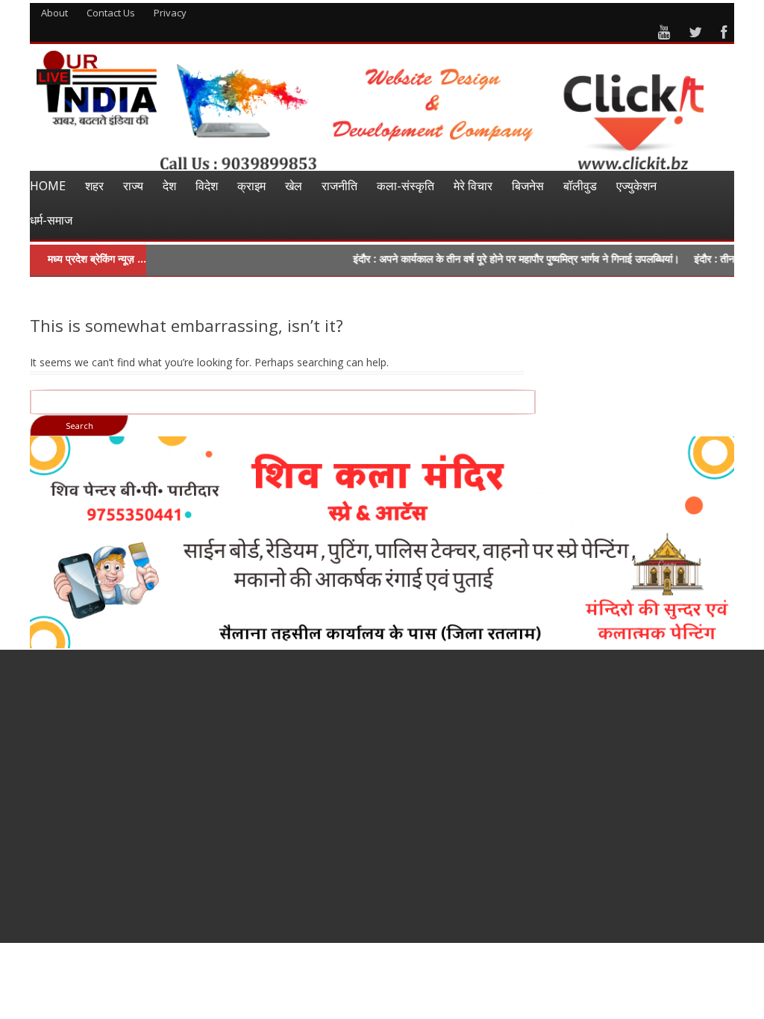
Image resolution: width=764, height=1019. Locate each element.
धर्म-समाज (51, 220)
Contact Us (111, 12)
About (54, 12)
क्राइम (251, 186)
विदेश (206, 186)
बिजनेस (528, 186)
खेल (293, 186)
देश (169, 186)
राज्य (133, 186)
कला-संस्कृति (405, 186)
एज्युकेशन (636, 186)
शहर (94, 186)
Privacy (170, 12)
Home (48, 186)
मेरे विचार (473, 186)
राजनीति (339, 186)
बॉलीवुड (580, 186)
